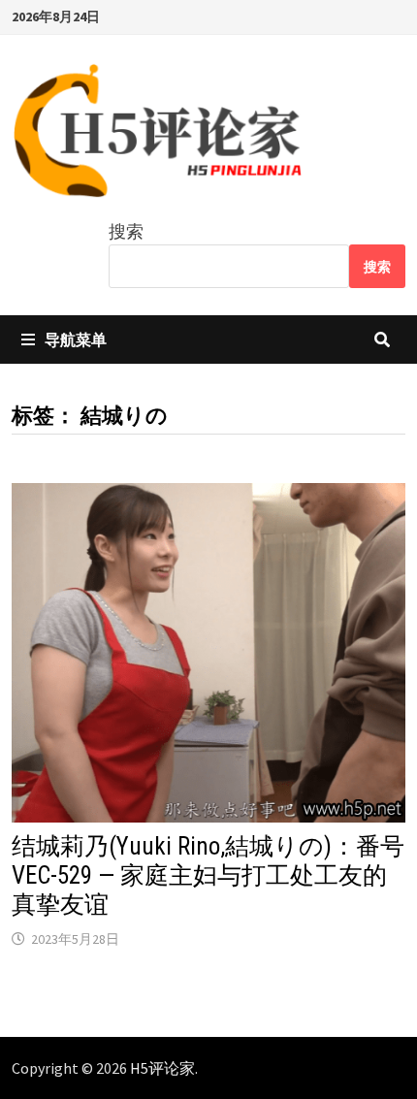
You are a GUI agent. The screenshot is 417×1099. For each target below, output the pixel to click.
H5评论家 (162, 1068)
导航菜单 (76, 339)
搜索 (126, 231)
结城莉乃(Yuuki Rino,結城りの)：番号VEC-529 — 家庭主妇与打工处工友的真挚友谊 (208, 875)
